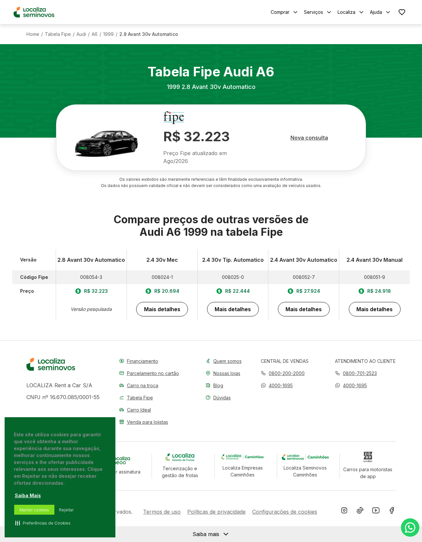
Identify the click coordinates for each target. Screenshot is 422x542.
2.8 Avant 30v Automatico (148, 34)
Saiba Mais (28, 495)
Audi (81, 34)
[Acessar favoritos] (402, 12)
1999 (108, 34)
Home (32, 34)
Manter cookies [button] (34, 509)
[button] (277, 385)
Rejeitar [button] (66, 509)
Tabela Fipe (58, 34)
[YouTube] (376, 511)
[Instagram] (344, 511)
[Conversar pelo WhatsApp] (410, 527)
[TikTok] (360, 511)
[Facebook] (392, 511)
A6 (95, 34)
